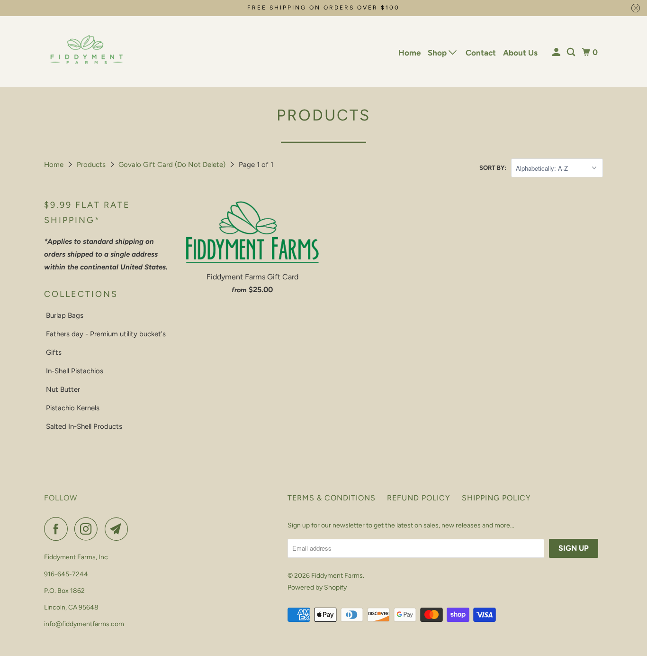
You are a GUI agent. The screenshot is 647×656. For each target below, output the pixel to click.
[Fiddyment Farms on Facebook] (58, 529)
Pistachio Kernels (72, 408)
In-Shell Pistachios (74, 371)
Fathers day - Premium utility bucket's (106, 334)
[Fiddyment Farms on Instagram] (88, 529)
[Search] (571, 52)
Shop (438, 52)
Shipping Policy (496, 497)
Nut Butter (63, 389)
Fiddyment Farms (337, 576)
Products (92, 164)
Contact (481, 52)
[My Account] (557, 52)
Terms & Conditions (332, 497)
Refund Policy (418, 497)
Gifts (54, 352)
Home (409, 52)
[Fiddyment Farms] (86, 51)
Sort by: (492, 167)
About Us (520, 52)
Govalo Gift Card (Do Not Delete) (172, 164)
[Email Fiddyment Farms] (119, 529)
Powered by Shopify (317, 587)
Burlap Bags (64, 315)
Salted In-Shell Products (84, 426)
